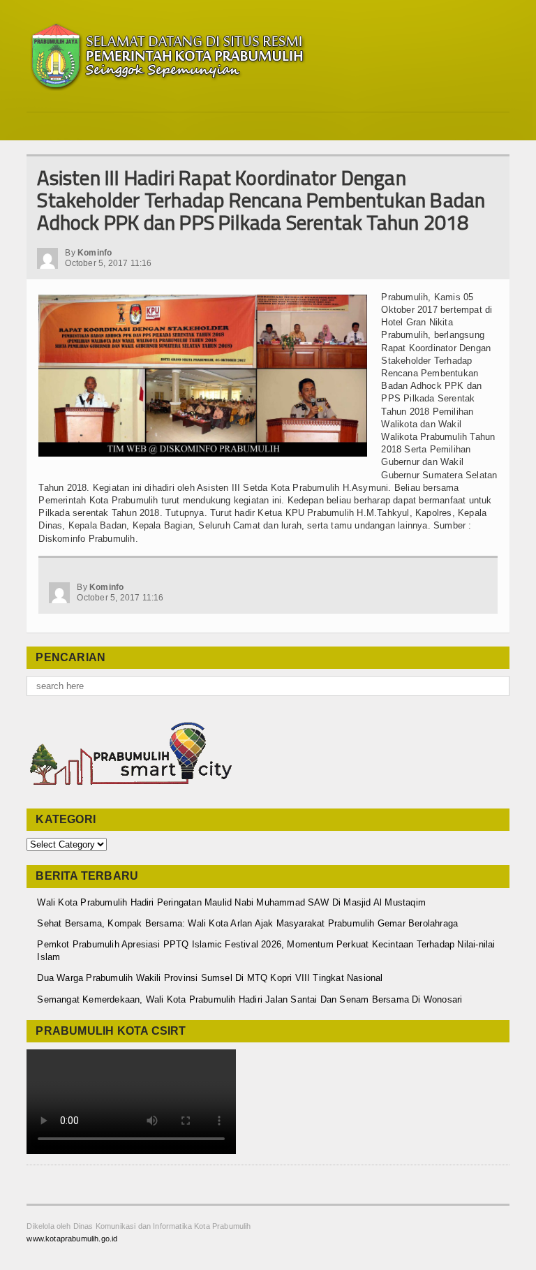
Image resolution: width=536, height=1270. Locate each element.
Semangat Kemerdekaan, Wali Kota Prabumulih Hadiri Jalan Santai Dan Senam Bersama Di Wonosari (249, 999)
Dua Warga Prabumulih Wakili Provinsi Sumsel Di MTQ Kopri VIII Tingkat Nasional (209, 978)
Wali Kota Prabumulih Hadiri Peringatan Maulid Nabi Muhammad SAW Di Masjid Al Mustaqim (231, 902)
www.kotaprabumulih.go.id (72, 1238)
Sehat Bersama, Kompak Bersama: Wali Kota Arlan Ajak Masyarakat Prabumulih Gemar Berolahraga (247, 923)
